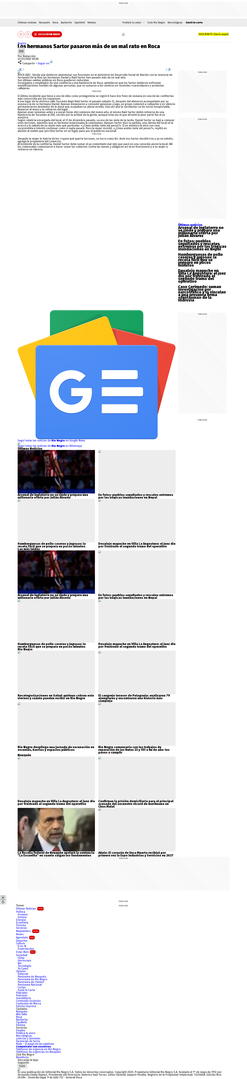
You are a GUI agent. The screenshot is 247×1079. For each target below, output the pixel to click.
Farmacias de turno (28, 1041)
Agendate (25, 937)
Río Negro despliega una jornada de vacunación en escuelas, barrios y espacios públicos (56, 748)
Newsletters (27, 931)
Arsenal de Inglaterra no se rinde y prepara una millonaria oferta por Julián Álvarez (201, 231)
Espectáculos (26, 948)
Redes (20, 934)
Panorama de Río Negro (32, 979)
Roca (55, 22)
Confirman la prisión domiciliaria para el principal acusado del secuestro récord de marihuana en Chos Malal (135, 803)
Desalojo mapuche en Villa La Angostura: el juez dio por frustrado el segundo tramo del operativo (202, 276)
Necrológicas (175, 22)
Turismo (21, 925)
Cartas (22, 987)
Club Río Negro (156, 22)
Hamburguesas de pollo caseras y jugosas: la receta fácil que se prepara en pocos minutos (200, 260)
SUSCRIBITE (213, 34)
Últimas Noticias (29, 908)
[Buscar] (28, 34)
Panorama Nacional (30, 984)
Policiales (22, 992)
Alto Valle (21, 1014)
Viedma (91, 22)
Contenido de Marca (28, 1003)
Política (20, 912)
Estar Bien (25, 952)
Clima (21, 958)
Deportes (22, 940)
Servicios (21, 928)
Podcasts (21, 995)
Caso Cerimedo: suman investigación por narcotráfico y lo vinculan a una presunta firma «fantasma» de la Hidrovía (202, 293)
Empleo (20, 1030)
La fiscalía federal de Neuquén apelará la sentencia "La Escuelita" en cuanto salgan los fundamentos (56, 854)
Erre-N (22, 946)
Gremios (23, 914)
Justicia (22, 917)
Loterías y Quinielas (28, 1038)
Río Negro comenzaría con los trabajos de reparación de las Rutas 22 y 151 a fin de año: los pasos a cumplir (134, 749)
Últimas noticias (27, 22)
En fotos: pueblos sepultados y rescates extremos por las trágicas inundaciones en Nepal (202, 245)
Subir (22, 1066)
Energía (21, 920)
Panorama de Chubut (31, 982)
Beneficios (22, 1057)
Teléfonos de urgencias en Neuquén (38, 1052)
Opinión (21, 971)
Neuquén (44, 22)
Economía (22, 922)
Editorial (23, 974)
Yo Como (23, 968)
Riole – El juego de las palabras (35, 1044)
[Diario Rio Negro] (19, 1069)
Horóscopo (24, 960)
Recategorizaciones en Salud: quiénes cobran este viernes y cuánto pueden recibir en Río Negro (56, 697)
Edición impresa (26, 1006)
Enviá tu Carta (26, 990)
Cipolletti (79, 22)
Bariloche (66, 22)
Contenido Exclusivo (28, 1001)
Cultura (20, 943)
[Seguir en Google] (19, 72)
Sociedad (21, 955)
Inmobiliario (23, 998)
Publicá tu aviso (25, 1033)
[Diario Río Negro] (123, 34)
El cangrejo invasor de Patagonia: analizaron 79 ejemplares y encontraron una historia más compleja (134, 698)
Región (22, 43)
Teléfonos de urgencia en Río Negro (38, 1049)
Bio (20, 963)
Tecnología (24, 966)
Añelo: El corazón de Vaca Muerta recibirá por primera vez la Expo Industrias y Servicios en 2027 (135, 854)
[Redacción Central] (21, 48)
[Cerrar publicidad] (3, 897)
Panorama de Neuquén (32, 976)
